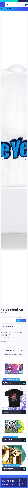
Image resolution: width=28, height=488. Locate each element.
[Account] (19, 4)
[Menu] (2, 4)
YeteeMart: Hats (6, 9)
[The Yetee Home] (7, 4)
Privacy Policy (8, 484)
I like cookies (22, 480)
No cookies (22, 484)
